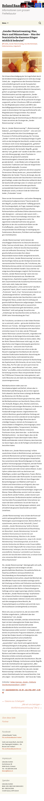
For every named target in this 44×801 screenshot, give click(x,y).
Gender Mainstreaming (16, 44)
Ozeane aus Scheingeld (13, 701)
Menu (4, 23)
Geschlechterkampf (30, 44)
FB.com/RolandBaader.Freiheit (11, 737)
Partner (5, 721)
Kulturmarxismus (7, 46)
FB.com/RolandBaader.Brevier (11, 749)
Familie (6, 44)
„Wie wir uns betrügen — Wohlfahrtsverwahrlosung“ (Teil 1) (26, 706)
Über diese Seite (8, 717)
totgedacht (17, 46)
